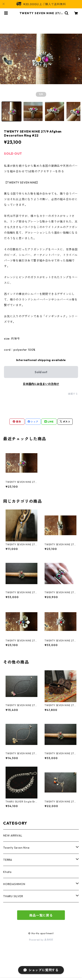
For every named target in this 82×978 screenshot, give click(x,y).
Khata (7, 872)
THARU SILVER (13, 896)
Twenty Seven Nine (16, 847)
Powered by (36, 939)
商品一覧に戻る (41, 915)
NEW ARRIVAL (12, 835)
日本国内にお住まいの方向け (41, 384)
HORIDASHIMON (14, 884)
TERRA (7, 860)
